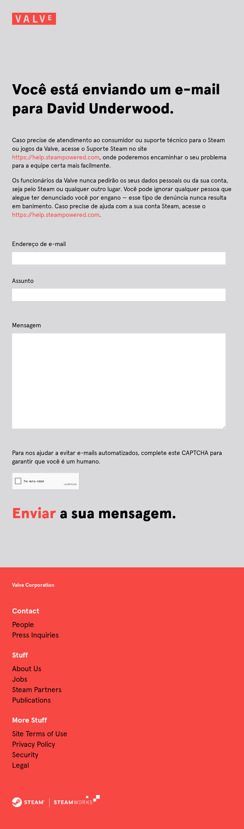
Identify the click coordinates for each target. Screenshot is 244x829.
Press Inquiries (35, 635)
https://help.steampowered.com (55, 158)
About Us (26, 669)
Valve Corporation (33, 585)
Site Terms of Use (39, 734)
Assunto (23, 281)
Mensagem (26, 326)
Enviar (34, 514)
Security (25, 755)
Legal (20, 765)
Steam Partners (37, 690)
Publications (31, 700)
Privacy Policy (33, 744)
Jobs (19, 679)
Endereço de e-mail (39, 244)
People (23, 625)
